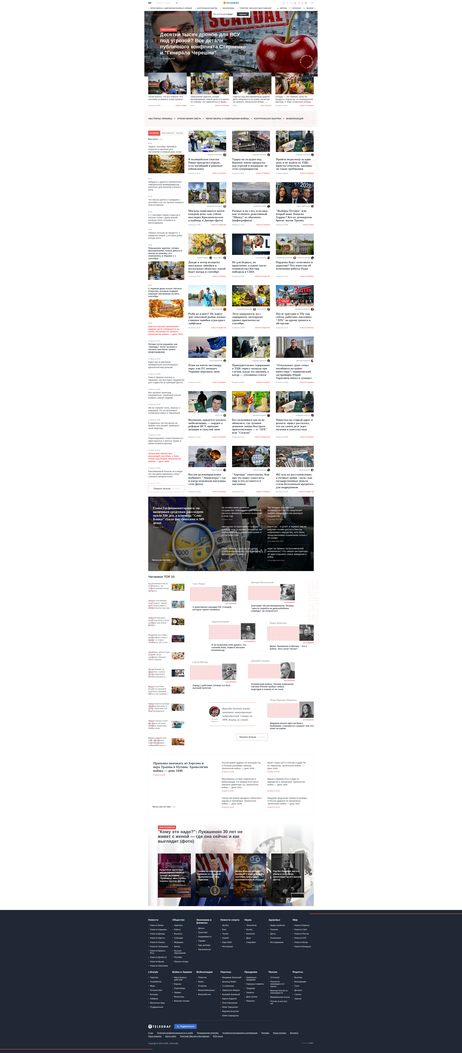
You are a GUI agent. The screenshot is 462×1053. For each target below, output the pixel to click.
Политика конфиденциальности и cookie (175, 1033)
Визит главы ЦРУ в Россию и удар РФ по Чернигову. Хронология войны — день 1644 (286, 766)
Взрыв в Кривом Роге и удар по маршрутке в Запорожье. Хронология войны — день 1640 (286, 782)
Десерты (298, 990)
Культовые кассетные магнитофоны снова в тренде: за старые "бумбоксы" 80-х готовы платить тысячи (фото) (159, 639)
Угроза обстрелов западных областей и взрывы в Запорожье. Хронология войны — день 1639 (241, 801)
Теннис (225, 934)
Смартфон (251, 942)
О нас (150, 1033)
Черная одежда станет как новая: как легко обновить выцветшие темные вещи (158, 724)
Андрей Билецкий (220, 621)
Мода (152, 986)
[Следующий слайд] (315, 8)
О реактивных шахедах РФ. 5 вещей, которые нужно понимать (212, 608)
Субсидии (178, 938)
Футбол (225, 925)
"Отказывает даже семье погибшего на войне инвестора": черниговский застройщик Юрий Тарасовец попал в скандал (293, 371)
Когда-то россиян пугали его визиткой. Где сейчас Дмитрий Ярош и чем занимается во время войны (158, 690)
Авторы (283, 8)
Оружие (177, 992)
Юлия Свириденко (230, 1016)
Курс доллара (204, 945)
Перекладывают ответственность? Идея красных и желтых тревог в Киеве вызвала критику (165, 441)
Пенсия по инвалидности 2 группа (277, 984)
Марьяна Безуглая (230, 1011)
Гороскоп (296, 8)
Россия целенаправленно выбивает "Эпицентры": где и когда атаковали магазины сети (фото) (207, 479)
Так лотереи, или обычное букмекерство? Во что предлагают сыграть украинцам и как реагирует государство (285, 511)
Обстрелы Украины (160, 118)
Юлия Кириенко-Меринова (283, 700)
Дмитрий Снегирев (260, 661)
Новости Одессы (157, 938)
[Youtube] (295, 3)
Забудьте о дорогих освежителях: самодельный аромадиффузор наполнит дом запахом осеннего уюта (165, 186)
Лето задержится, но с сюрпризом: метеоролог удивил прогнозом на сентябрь (247, 318)
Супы (296, 986)
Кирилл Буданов (229, 999)
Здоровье (274, 920)
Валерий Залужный (231, 994)
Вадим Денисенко (278, 623)
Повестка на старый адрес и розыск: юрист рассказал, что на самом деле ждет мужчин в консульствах (294, 424)
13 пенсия (274, 977)
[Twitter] (298, 2)
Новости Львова (157, 942)
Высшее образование (180, 952)
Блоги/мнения (231, 603)
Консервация (300, 982)
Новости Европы (302, 925)
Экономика (311, 8)
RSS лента (218, 1036)
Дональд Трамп (229, 982)
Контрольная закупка (207, 8)
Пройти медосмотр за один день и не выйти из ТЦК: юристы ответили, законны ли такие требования (294, 164)
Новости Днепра (157, 934)
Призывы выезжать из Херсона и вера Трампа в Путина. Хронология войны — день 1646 (180, 766)
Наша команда (154, 1036)
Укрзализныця (204, 949)
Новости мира (308, 105)
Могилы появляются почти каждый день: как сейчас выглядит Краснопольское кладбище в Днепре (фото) (206, 215)
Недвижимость (205, 937)
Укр (312, 3)
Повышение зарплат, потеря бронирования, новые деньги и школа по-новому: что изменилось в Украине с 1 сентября (203, 44)
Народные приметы (255, 984)
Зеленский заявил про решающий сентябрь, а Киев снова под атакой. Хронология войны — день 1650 (164, 457)
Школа (177, 946)
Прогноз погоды (181, 962)
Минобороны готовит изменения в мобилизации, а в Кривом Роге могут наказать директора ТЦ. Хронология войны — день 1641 (240, 783)
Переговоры (179, 988)
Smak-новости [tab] (167, 133)
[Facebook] (283, 3)
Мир (295, 920)
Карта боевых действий (180, 978)
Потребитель (156, 982)
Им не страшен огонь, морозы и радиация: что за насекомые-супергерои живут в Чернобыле (164, 410)
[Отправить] (176, 3)
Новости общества (218, 225)
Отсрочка (202, 986)
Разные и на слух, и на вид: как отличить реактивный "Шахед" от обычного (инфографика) (250, 215)
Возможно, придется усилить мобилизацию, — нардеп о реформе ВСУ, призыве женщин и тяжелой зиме (207, 424)
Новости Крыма (157, 962)
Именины (250, 1001)
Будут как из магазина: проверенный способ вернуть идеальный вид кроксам (163, 364)
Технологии (251, 925)
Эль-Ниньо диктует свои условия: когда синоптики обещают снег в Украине (159, 656)
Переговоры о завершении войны (227, 118)
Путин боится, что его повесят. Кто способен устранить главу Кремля (292, 98)
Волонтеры (179, 997)
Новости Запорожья (159, 946)
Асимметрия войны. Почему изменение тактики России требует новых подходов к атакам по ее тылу (272, 686)
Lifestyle (153, 972)
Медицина (178, 942)
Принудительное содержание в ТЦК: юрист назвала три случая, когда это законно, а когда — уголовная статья (251, 370)
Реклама (265, 1033)
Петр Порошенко (229, 1003)
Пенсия (273, 972)
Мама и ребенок (277, 925)
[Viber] (287, 3)
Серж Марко (198, 583)
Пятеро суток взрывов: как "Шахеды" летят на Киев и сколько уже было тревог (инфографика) (162, 348)
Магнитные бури (157, 1003)
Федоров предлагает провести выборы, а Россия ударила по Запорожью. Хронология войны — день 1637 (287, 801)
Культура (154, 994)
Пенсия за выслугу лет (278, 1002)
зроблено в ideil (307, 1043)
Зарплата (178, 925)
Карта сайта (170, 1036)
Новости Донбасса (158, 957)
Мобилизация (294, 118)
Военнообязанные (206, 990)
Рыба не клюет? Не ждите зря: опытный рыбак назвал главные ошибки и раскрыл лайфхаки (207, 318)
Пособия (178, 957)
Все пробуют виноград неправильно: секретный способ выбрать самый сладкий (164, 395)
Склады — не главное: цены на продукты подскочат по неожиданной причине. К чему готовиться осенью (209, 99)
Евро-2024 (227, 942)
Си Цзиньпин (228, 986)
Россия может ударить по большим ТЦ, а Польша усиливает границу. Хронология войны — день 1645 (241, 766)
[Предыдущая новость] (147, 44)
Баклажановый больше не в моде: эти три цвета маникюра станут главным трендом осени (165, 474)
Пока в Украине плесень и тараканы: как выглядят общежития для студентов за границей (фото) (166, 380)
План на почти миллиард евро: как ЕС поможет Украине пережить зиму (204, 368)
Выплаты (178, 934)
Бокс (224, 930)
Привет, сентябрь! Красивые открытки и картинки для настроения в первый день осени (165, 149)
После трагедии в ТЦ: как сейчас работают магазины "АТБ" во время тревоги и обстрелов (293, 318)
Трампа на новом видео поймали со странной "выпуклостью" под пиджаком (210, 875)
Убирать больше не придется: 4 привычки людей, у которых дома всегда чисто (165, 235)
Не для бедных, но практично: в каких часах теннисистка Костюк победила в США (249, 267)
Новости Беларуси (302, 946)
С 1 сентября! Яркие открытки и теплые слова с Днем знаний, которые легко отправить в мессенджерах (164, 219)
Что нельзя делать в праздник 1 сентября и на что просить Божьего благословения (166, 202)
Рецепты (298, 972)
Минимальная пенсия (280, 997)
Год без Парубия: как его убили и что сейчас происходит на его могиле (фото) (287, 875)
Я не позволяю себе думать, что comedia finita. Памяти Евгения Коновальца (229, 647)
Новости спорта (229, 920)
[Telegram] (291, 3)
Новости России (301, 934)
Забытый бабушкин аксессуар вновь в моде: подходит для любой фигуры (159, 621)
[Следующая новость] (315, 44)
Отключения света (189, 118)
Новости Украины (222, 105)
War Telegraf (181, 105)
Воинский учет (204, 994)
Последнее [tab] (154, 133)
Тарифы (201, 941)
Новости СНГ (300, 938)
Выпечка (298, 977)
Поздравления (156, 1007)
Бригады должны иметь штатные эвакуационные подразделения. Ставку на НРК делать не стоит (237, 714)
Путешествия (156, 990)
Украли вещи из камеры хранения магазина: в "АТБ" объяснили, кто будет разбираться (158, 707)
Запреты (250, 992)
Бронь (201, 982)
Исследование (276, 942)
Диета (273, 934)
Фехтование (227, 946)
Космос (249, 930)
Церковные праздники (251, 978)
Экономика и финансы (204, 921)
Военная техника (181, 1001)
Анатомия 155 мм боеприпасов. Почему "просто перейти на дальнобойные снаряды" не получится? (272, 608)
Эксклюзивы (228, 8)
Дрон (248, 938)
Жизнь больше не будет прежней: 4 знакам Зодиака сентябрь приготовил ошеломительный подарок (249, 875)
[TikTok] (306, 3)
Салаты (297, 994)
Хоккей (225, 938)
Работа (177, 930)
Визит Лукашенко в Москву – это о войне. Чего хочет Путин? (288, 647)
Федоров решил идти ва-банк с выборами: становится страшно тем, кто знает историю (292, 726)
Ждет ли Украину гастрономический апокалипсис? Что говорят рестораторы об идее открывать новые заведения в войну (287, 552)
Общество (178, 920)
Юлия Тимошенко (230, 1007)
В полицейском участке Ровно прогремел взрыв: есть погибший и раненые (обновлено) (205, 164)
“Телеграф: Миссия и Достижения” (255, 8)
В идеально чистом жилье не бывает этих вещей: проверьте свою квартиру (163, 425)
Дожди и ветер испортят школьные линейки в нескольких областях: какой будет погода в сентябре (207, 267)
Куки (230, 14)
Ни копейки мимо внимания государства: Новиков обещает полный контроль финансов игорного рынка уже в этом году (242, 511)
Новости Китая (301, 942)
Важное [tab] (179, 133)
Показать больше (162, 489)
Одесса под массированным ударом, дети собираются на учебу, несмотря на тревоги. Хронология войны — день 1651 (167, 99)
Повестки (202, 977)
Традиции (250, 988)
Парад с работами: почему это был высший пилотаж (211, 686)
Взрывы (177, 984)
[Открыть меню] (150, 3)
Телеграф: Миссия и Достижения (194, 1036)
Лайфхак (154, 999)
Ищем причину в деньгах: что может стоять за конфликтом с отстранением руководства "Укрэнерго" (241, 551)
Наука (247, 920)
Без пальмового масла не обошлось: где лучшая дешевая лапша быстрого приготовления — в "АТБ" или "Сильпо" (249, 426)
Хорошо (242, 14)
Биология (250, 934)
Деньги (201, 928)
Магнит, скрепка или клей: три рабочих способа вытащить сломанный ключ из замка (157, 742)
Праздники (250, 972)
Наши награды (279, 1033)
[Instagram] (302, 3)
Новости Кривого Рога (157, 952)
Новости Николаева (159, 966)
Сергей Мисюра (200, 662)
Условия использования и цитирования (240, 1033)
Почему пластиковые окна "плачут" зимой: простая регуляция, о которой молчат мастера (159, 604)
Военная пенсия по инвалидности (279, 992)
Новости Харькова (158, 930)
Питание (274, 930)
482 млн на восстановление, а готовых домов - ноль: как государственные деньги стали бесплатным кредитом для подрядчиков (294, 481)
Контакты (294, 1033)
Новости (153, 920)
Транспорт (203, 932)
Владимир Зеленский (231, 977)
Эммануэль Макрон (231, 990)
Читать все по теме (161, 560)
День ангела (251, 997)
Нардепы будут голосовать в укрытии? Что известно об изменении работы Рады (294, 265)
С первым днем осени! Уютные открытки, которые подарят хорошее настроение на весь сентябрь (165, 292)
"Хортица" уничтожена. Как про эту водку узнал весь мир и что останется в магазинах (251, 479)
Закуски (297, 999)
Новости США (300, 930)
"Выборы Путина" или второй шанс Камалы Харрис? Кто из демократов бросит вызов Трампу (294, 215)
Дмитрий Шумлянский (262, 582)
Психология (275, 938)
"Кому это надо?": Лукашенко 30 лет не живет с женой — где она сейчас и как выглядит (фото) (200, 836)
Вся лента (153, 139)
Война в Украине (182, 972)
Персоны (225, 972)
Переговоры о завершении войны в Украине (171, 8)
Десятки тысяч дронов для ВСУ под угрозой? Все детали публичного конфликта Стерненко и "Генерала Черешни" (251, 99)
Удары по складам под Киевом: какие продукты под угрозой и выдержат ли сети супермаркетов (249, 164)
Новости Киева (157, 925)
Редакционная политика (207, 1033)
